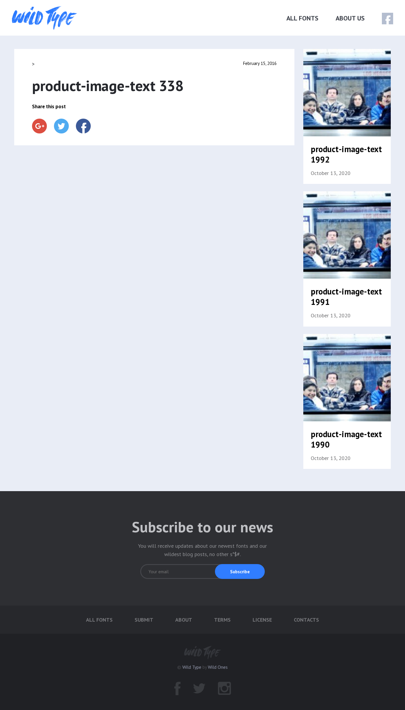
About (183, 619)
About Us (350, 18)
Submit (144, 619)
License (262, 619)
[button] (240, 571)
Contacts (306, 619)
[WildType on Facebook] (383, 19)
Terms (222, 619)
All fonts (302, 18)
